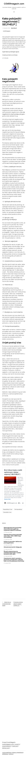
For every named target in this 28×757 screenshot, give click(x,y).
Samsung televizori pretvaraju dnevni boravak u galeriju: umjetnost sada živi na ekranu (12, 529)
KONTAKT (11, 754)
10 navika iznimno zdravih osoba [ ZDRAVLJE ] (18, 603)
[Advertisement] (14, 580)
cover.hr (17, 744)
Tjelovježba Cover (7, 512)
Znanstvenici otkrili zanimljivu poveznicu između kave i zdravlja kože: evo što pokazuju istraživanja (14, 560)
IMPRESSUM (5, 754)
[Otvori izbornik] (14, 12)
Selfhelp (14, 28)
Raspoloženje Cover (7, 509)
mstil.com (15, 746)
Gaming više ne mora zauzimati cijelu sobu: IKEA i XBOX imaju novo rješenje (13, 536)
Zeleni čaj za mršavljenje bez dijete (6, 603)
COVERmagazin (6, 31)
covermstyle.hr (6, 746)
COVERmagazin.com (14, 3)
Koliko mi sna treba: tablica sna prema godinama (13, 542)
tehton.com (5, 748)
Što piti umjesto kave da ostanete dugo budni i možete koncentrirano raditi (12, 553)
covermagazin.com (8, 744)
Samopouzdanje (18, 509)
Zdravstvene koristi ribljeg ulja (13, 547)
